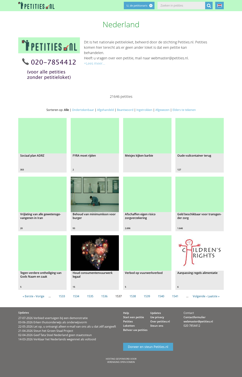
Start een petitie (133, 317)
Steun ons (156, 325)
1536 (104, 296)
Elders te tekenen (184, 110)
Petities (128, 321)
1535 (90, 296)
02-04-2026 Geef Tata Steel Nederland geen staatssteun (55, 335)
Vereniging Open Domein (121, 362)
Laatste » (214, 296)
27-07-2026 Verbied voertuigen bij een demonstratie (53, 318)
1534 (76, 296)
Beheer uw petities (135, 330)
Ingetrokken (144, 110)
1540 (161, 296)
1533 (62, 296)
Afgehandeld (105, 110)
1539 (147, 296)
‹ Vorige (39, 296)
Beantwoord (125, 110)
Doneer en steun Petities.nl (148, 347)
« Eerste (28, 296)
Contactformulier (195, 317)
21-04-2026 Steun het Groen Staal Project (45, 331)
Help (126, 313)
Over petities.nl (160, 321)
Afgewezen (162, 110)
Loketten (129, 325)
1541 (175, 296)
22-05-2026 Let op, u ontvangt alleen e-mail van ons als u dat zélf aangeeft (67, 326)
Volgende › (200, 296)
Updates (155, 313)
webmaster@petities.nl (198, 321)
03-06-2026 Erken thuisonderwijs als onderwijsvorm (52, 322)
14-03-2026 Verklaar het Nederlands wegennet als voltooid (57, 339)
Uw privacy (157, 317)
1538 (133, 296)
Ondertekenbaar (83, 110)
